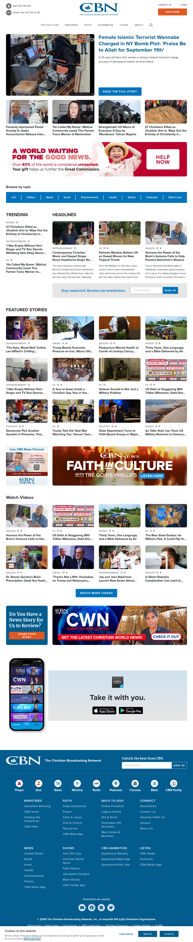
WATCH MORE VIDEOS (96, 593)
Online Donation (112, 806)
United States (33, 853)
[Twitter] (111, 907)
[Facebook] (91, 907)
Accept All (169, 933)
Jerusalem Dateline (76, 874)
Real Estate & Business (110, 834)
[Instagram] (101, 907)
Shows (132, 197)
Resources (70, 828)
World (49, 197)
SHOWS (68, 848)
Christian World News (73, 861)
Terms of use (34, 925)
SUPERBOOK (105, 25)
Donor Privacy (70, 925)
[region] (96, 934)
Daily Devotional (74, 806)
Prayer (67, 812)
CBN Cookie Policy (91, 925)
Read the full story (120, 91)
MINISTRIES (33, 800)
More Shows (71, 879)
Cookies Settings (141, 925)
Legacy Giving (111, 812)
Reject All (148, 933)
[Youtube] (82, 907)
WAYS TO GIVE (112, 800)
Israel (67, 197)
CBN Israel (31, 812)
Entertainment (89, 197)
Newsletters (148, 806)
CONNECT (148, 800)
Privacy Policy (52, 925)
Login (184, 4)
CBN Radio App (151, 865)
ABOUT (139, 25)
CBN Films (31, 826)
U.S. (13, 197)
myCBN (158, 925)
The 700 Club (49, 25)
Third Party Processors (116, 925)
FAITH (88, 25)
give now (172, 12)
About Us (146, 828)
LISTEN (124, 25)
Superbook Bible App (115, 859)
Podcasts (152, 197)
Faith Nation (71, 868)
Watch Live (175, 197)
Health (113, 197)
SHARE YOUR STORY (27, 635)
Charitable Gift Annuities (111, 824)
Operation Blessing (37, 806)
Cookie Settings (126, 933)
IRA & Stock (109, 817)
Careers (145, 823)
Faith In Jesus (72, 817)
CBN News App (35, 887)
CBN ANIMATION (114, 848)
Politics (31, 197)
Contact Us (164, 4)
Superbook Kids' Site (115, 865)
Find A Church (72, 823)
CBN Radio (147, 853)
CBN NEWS (71, 25)
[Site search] (151, 27)
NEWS (28, 848)
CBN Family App (74, 885)
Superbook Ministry (114, 853)
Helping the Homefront (32, 819)
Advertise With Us (152, 817)
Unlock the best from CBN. (143, 758)
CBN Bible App (73, 834)
